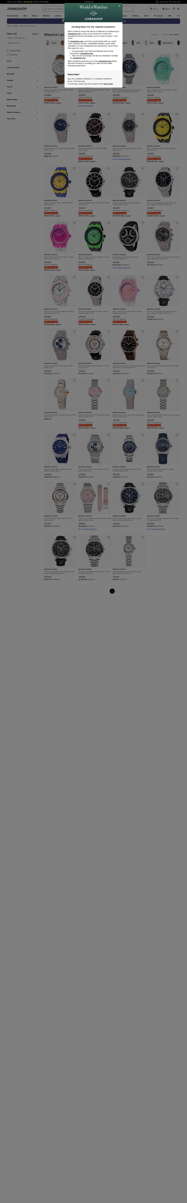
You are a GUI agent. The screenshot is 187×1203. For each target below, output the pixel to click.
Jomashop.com (74, 34)
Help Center (108, 84)
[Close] (119, 6)
